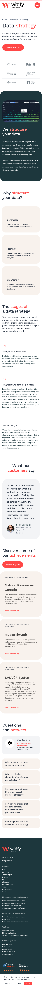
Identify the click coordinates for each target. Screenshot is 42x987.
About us (5, 882)
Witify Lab (6, 927)
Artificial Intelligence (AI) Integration (15, 935)
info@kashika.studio (25, 747)
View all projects (13, 564)
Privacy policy (7, 889)
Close (19, 983)
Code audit (6, 919)
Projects (5, 877)
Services (12, 20)
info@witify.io (7, 861)
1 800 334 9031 (23, 750)
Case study (9, 577)
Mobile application (9, 933)
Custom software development (13, 903)
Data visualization (22, 577)
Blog (3, 879)
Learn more (8, 983)
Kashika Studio (8, 33)
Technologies (7, 874)
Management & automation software (16, 897)
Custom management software (13, 908)
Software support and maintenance (15, 922)
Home (5, 20)
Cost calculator (8, 954)
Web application (8, 930)
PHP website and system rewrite (13, 917)
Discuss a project (13, 47)
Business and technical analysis (14, 901)
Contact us (6, 892)
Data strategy (23, 20)
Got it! (28, 983)
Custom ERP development (11, 905)
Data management (9, 941)
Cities (4, 887)
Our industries (7, 884)
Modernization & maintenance (13, 913)
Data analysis (7, 949)
